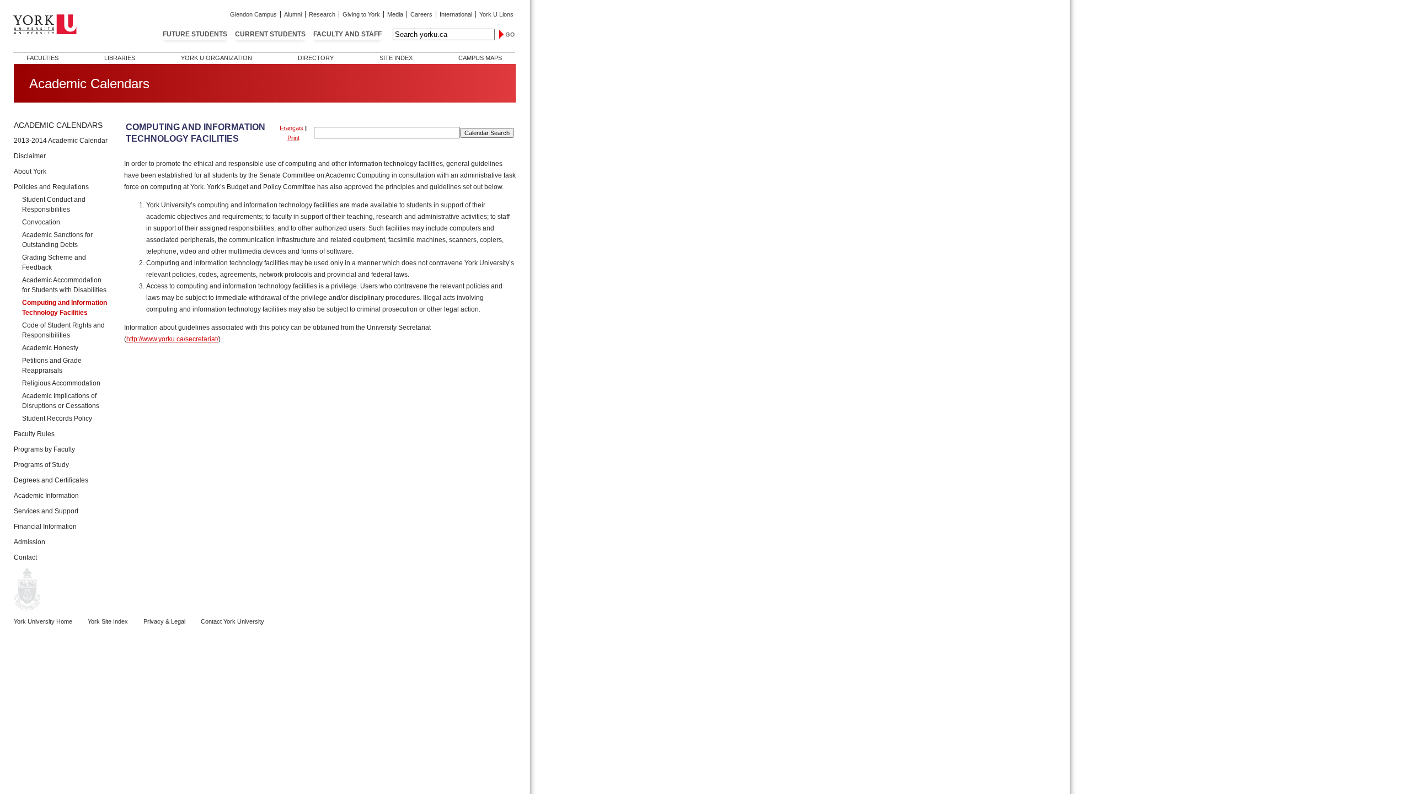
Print (293, 138)
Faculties (42, 58)
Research (322, 14)
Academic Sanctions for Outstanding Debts (57, 240)
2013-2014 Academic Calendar (61, 140)
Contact (25, 557)
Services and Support (46, 511)
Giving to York (361, 14)
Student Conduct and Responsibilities (53, 204)
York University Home (43, 621)
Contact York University (232, 621)
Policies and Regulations (51, 187)
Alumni (293, 14)
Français (291, 128)
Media (395, 14)
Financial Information (45, 526)
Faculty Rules (34, 434)
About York (30, 171)
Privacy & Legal (164, 621)
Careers (421, 14)
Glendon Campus (253, 14)
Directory (316, 58)
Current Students (270, 34)
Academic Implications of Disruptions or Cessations (60, 401)
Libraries (119, 58)
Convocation (41, 222)
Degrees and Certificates (51, 480)
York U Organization (216, 58)
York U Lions (496, 14)
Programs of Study (41, 465)
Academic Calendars (58, 125)
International (456, 14)
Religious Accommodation (61, 383)
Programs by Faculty (44, 449)
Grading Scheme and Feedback (54, 262)
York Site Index (108, 621)
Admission (29, 542)
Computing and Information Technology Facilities (64, 307)
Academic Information (46, 496)
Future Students (195, 34)
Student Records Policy (57, 418)
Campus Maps (480, 58)
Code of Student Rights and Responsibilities (63, 330)
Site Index (396, 58)
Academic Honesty (50, 348)
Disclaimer (30, 156)
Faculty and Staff (347, 34)
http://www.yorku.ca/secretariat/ (172, 339)
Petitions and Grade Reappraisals (52, 365)
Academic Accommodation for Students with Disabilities (64, 285)
